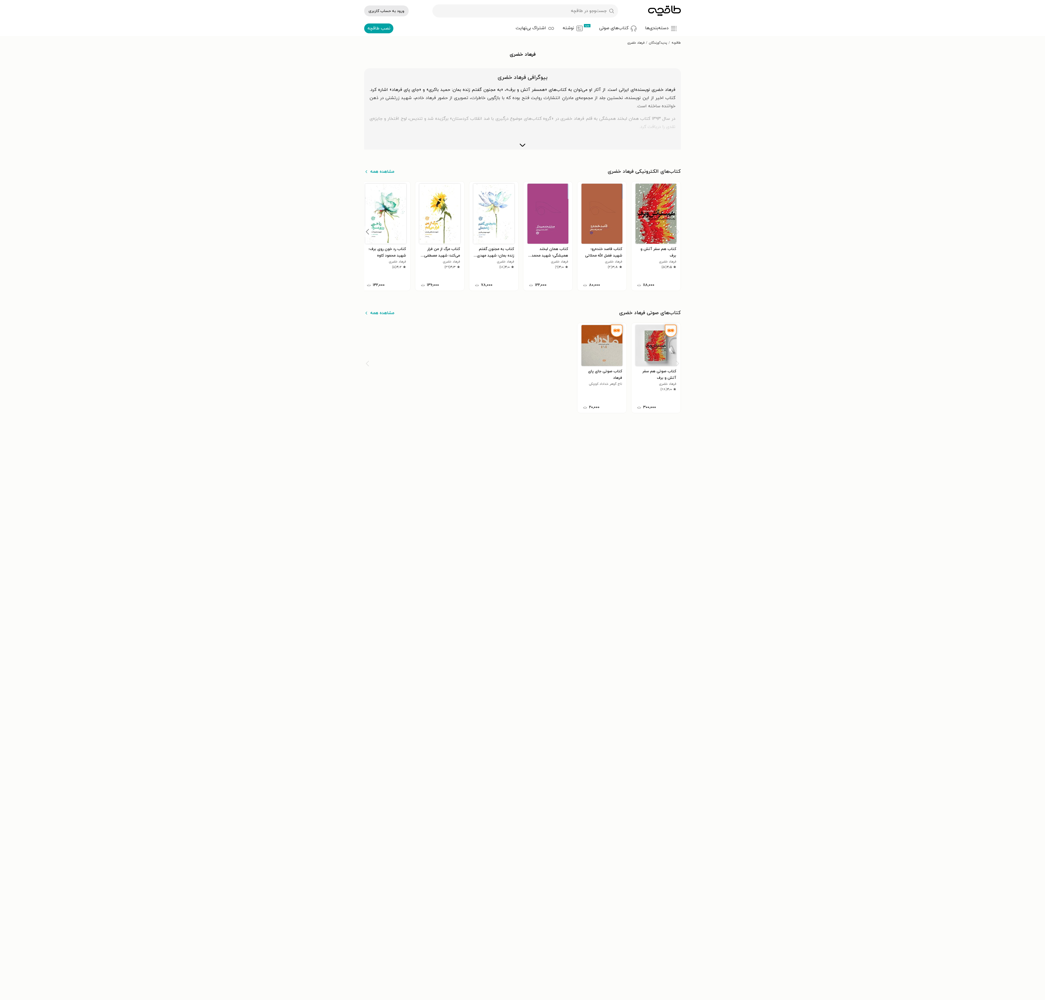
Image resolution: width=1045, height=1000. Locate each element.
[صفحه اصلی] (664, 11)
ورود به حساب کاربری (386, 11)
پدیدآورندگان (658, 43)
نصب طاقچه (378, 28)
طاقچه (676, 43)
